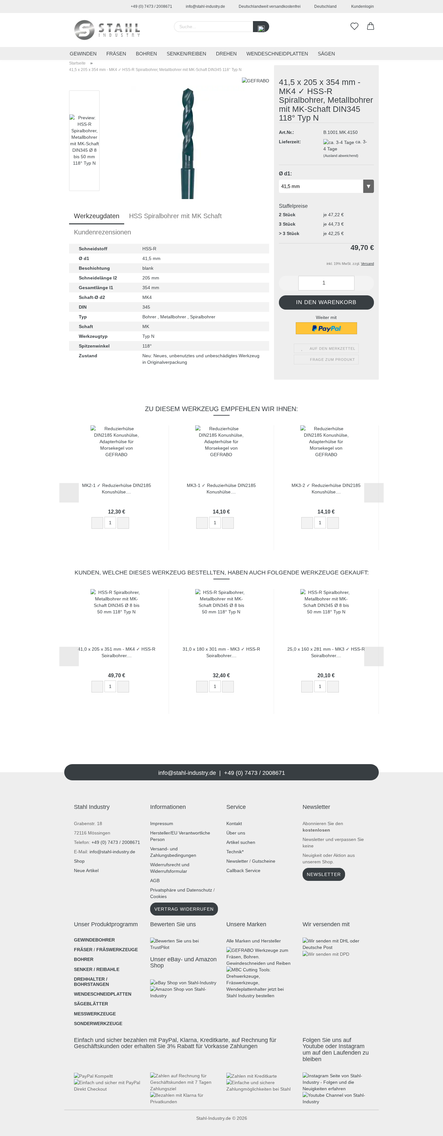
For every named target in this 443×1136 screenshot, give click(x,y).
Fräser (83, 949)
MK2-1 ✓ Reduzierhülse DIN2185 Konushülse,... (116, 488)
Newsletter (237, 861)
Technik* (235, 851)
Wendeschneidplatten (277, 53)
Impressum (161, 823)
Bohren (146, 53)
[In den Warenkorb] (138, 523)
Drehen (226, 53)
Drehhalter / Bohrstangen (91, 981)
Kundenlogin (361, 6)
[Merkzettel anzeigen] (354, 26)
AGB (155, 880)
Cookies (158, 896)
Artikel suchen (240, 842)
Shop (79, 861)
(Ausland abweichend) (340, 156)
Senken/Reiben (186, 53)
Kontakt (234, 823)
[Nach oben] (18, 1126)
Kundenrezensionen (102, 232)
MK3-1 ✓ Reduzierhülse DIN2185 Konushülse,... (221, 488)
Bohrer (83, 959)
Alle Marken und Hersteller (253, 940)
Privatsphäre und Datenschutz (181, 890)
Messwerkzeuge (95, 1013)
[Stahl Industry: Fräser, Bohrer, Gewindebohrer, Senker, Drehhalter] (107, 30)
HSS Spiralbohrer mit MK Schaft (175, 215)
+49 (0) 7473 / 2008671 (151, 6)
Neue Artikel (86, 870)
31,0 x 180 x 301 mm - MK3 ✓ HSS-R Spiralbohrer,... (221, 651)
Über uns (235, 832)
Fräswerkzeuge (117, 949)
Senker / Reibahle (96, 969)
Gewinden (83, 53)
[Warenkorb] (371, 26)
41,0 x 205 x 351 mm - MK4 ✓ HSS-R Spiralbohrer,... (116, 651)
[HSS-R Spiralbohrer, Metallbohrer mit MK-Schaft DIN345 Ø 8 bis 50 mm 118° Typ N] (188, 142)
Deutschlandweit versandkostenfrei (269, 6)
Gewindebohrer (94, 939)
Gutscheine (263, 861)
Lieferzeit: (290, 141)
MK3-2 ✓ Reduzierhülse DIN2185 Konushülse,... (326, 488)
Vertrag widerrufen (184, 909)
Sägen (326, 53)
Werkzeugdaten (96, 215)
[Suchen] (261, 26)
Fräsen (116, 53)
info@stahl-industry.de (205, 6)
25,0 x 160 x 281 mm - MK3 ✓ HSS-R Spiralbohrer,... (326, 651)
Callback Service (243, 870)
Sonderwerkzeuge (98, 1023)
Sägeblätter (91, 1003)
